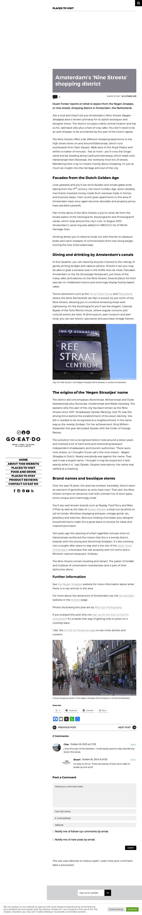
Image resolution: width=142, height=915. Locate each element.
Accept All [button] (132, 909)
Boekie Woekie (97, 509)
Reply (133, 744)
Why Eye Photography (108, 607)
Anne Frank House (101, 293)
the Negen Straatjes (70, 584)
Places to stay (23, 476)
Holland (76, 599)
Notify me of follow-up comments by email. (82, 831)
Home (23, 460)
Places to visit (23, 468)
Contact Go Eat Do (23, 484)
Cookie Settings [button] (116, 909)
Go (108, 893)
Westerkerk (125, 293)
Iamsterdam (126, 595)
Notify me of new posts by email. (75, 839)
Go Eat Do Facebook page (80, 630)
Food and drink (23, 472)
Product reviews (23, 480)
